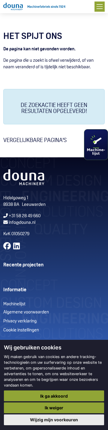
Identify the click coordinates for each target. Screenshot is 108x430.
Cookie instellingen (21, 330)
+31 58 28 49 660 (24, 216)
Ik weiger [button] (54, 407)
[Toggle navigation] (99, 6)
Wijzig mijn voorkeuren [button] (54, 419)
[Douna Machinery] (12, 6)
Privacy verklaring (20, 321)
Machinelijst (14, 304)
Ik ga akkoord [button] (54, 396)
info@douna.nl (22, 223)
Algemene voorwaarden (26, 312)
